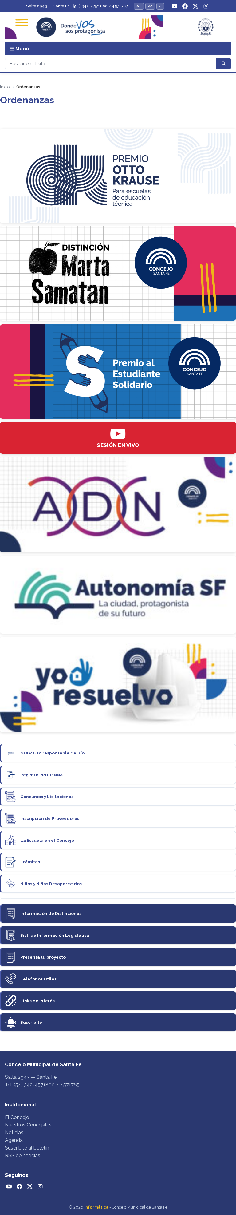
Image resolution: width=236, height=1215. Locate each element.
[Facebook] (185, 6)
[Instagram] (206, 6)
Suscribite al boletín (27, 1148)
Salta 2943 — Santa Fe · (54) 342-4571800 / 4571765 (77, 6)
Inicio (5, 87)
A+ (150, 6)
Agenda (14, 1140)
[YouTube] (175, 6)
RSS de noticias (22, 1155)
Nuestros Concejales (28, 1125)
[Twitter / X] (195, 6)
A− (138, 6)
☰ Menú (19, 49)
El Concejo (17, 1117)
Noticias (14, 1132)
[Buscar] (223, 63)
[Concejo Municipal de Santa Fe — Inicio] (118, 27)
